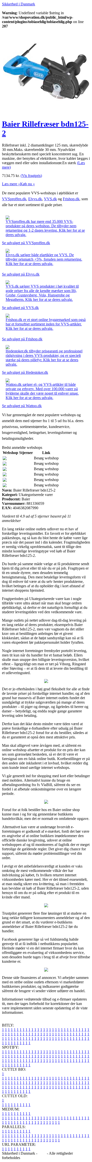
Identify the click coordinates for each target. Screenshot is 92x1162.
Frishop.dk (71, 199)
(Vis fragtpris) (31, 176)
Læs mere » (11, 184)
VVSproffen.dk (14, 199)
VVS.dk (50, 199)
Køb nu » (27, 184)
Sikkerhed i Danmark (18, 4)
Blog (42, 1153)
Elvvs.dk (35, 199)
